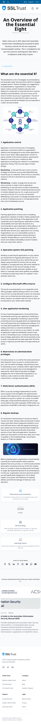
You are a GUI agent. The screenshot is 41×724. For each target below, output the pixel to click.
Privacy (24, 703)
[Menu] (37, 8)
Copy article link (8, 66)
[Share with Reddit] (22, 564)
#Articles (10, 613)
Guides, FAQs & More (9, 703)
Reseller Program (27, 688)
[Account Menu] (32, 8)
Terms (24, 707)
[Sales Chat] (8, 2)
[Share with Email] (35, 564)
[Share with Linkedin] (13, 564)
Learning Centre (20, 543)
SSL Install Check (7, 688)
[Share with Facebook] (4, 564)
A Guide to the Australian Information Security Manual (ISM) (17, 617)
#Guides (20, 513)
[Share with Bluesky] (26, 564)
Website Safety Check (9, 680)
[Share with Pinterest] (18, 564)
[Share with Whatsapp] (31, 564)
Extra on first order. (26, 13)
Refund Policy (26, 699)
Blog (25, 2)
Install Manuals (7, 699)
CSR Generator (7, 684)
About (24, 680)
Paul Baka (20, 509)
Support (30, 2)
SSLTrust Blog (20, 526)
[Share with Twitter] (9, 564)
